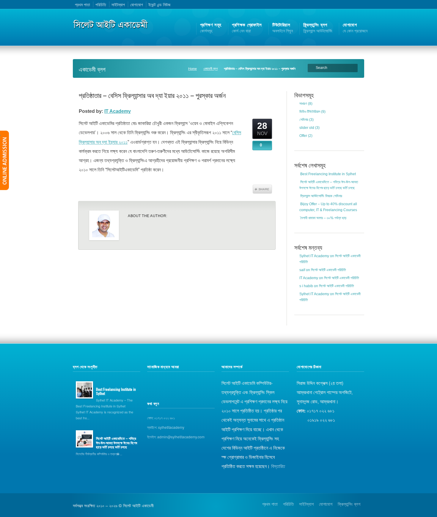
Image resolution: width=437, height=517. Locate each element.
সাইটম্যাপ (118, 4)
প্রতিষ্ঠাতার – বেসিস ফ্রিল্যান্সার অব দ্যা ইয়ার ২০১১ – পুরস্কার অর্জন (152, 95)
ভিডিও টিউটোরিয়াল (309, 112)
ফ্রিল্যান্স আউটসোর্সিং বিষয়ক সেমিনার (321, 196)
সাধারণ (303, 104)
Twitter (336, 4)
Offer (303, 136)
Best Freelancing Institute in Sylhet (328, 174)
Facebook (344, 4)
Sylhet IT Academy (314, 256)
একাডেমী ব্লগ (210, 68)
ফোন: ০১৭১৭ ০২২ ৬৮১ (161, 417)
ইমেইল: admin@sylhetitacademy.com (176, 436)
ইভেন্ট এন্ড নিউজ (159, 4)
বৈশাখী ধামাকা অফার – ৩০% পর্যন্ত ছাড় (323, 218)
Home (192, 68)
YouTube (351, 4)
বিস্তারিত (278, 466)
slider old (306, 128)
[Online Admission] (4, 160)
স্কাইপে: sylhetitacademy (165, 427)
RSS (328, 4)
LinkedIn (193, 381)
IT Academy (117, 111)
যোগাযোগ (136, 4)
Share (262, 189)
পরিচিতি (100, 4)
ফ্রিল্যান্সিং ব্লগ (349, 503)
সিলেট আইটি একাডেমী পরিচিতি (328, 270)
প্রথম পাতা (82, 4)
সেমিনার (303, 120)
